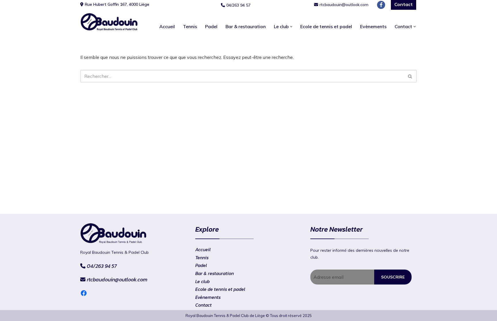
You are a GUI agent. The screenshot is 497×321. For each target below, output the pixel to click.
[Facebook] (381, 5)
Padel (211, 26)
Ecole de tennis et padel (326, 26)
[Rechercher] (410, 76)
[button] (291, 27)
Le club (202, 281)
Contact (203, 304)
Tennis (190, 26)
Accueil (167, 26)
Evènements (373, 26)
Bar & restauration (245, 26)
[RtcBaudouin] (109, 22)
